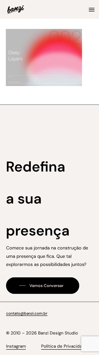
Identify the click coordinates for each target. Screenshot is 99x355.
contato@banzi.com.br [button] (26, 313)
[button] (91, 9)
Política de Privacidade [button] (64, 346)
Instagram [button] (16, 346)
